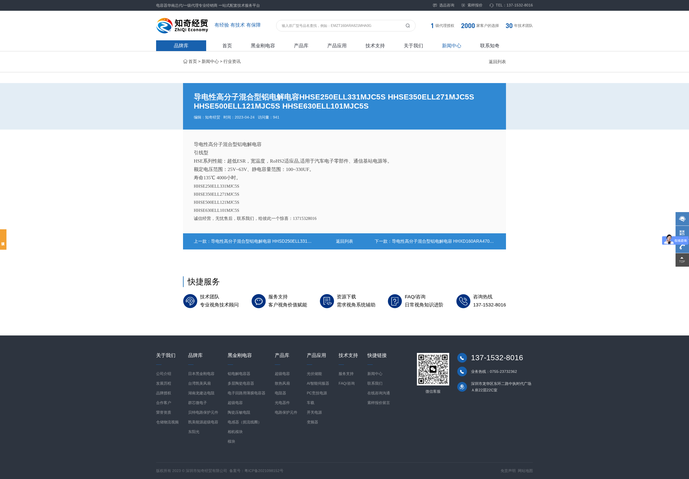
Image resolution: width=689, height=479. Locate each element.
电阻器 (280, 393)
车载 (310, 403)
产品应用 (337, 45)
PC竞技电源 (317, 393)
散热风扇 (282, 383)
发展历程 (163, 383)
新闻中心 (451, 45)
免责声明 (508, 471)
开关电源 (314, 412)
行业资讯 (232, 61)
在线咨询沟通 (378, 393)
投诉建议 (3, 239)
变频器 (312, 422)
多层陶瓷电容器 (241, 383)
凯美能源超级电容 (203, 422)
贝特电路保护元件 (203, 412)
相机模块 (235, 432)
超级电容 (235, 403)
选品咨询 (446, 5)
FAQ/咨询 (347, 383)
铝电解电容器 (239, 373)
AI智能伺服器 (318, 383)
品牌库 (181, 45)
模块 (231, 441)
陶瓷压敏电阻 (239, 412)
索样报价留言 (378, 403)
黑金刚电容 (263, 45)
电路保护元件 (286, 412)
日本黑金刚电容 (201, 373)
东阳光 (193, 432)
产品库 (301, 45)
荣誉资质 (163, 412)
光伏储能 (314, 373)
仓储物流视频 (167, 422)
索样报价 (475, 5)
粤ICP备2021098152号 (263, 471)
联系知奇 (490, 45)
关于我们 (413, 45)
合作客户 (163, 403)
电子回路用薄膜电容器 (246, 393)
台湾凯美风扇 (199, 383)
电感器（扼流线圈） (245, 422)
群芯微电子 (197, 403)
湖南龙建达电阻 (201, 393)
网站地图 (525, 471)
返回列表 (497, 61)
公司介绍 (163, 373)
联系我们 (374, 383)
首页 (227, 45)
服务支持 (346, 373)
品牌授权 (163, 393)
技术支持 (375, 45)
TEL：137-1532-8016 (514, 5)
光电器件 (282, 403)
